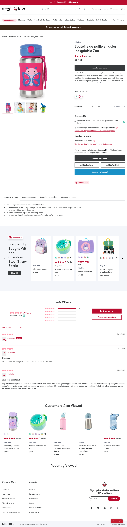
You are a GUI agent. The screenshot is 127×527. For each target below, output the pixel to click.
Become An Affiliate (35, 508)
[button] (80, 56)
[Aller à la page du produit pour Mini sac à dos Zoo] (41, 246)
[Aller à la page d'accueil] (13, 9)
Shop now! (74, 2)
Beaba (81, 442)
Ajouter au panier (100, 68)
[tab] (11, 197)
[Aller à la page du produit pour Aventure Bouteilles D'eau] (113, 421)
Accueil (4, 37)
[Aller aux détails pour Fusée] (113, 258)
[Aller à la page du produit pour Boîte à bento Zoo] (86, 246)
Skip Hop (78, 42)
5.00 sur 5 (27, 313)
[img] (7, 334)
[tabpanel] (63, 210)
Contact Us (5, 489)
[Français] (11, 524)
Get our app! (117, 521)
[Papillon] (80, 96)
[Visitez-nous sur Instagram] (98, 508)
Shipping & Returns (8, 498)
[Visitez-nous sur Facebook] (91, 508)
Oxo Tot (107, 442)
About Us (32, 489)
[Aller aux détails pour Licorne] (68, 258)
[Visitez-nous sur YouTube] (104, 508)
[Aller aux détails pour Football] (101, 258)
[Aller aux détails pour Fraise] (104, 258)
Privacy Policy (34, 512)
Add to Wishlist (112, 165)
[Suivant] (122, 258)
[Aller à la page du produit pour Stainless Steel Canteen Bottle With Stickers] (63, 421)
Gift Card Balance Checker (11, 512)
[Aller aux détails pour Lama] (59, 258)
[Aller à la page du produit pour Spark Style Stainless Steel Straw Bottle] (13, 421)
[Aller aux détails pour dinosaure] (88, 257)
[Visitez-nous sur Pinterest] (111, 508)
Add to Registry (86, 165)
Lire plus (100, 83)
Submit (114, 499)
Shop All (14, 273)
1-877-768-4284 (101, 524)
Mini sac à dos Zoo (40, 269)
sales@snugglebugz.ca (118, 524)
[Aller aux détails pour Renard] (85, 257)
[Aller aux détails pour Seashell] (5, 434)
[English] (5, 524)
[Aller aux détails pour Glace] (107, 258)
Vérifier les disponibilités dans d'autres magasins (95, 131)
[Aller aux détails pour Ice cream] (8, 434)
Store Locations (34, 494)
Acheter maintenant (100, 172)
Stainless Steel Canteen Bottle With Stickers (62, 448)
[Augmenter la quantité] (99, 106)
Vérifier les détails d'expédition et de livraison (93, 144)
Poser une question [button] (107, 317)
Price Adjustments (8, 503)
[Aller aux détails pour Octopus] (56, 258)
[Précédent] (4, 258)
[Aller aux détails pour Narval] (65, 258)
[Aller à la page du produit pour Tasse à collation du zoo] (63, 246)
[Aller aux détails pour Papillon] (62, 258)
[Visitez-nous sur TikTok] (117, 508)
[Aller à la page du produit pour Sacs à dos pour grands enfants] (108, 246)
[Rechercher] (45, 9)
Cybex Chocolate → (72, 27)
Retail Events (33, 498)
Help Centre (6, 494)
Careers (31, 503)
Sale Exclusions (7, 508)
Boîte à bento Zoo (85, 271)
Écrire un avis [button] (106, 311)
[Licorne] (76, 96)
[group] (31, 70)
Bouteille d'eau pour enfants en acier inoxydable (87, 448)
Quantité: (79, 106)
